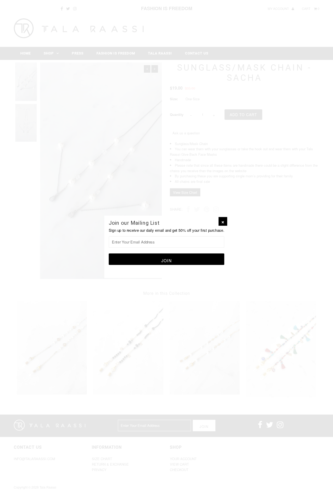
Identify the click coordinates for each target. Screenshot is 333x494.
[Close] (223, 221)
